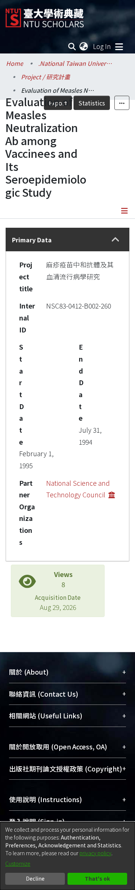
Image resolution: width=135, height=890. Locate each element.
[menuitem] (84, 46)
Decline (35, 878)
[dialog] (67, 856)
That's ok (97, 878)
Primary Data (32, 239)
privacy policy (95, 853)
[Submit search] (72, 46)
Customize (17, 863)
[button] (115, 239)
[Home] (45, 15)
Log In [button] (102, 46)
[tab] (67, 239)
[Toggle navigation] (118, 46)
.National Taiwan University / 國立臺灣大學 (75, 63)
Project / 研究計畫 (45, 76)
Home (14, 63)
